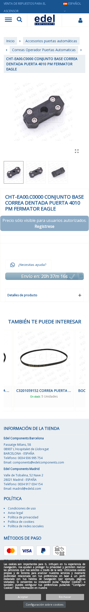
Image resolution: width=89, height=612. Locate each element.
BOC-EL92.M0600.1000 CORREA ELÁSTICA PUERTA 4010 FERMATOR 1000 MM (54, 390)
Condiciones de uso (22, 508)
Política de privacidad (23, 517)
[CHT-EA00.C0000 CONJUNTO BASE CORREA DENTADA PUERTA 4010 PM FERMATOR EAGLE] (76, 151)
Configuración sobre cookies (44, 604)
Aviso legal (15, 513)
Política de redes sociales (26, 526)
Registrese (44, 226)
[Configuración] (80, 20)
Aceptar (23, 597)
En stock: (46, 396)
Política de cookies (21, 522)
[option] (54, 370)
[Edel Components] (44, 20)
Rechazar (65, 597)
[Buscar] (19, 20)
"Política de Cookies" (59, 588)
